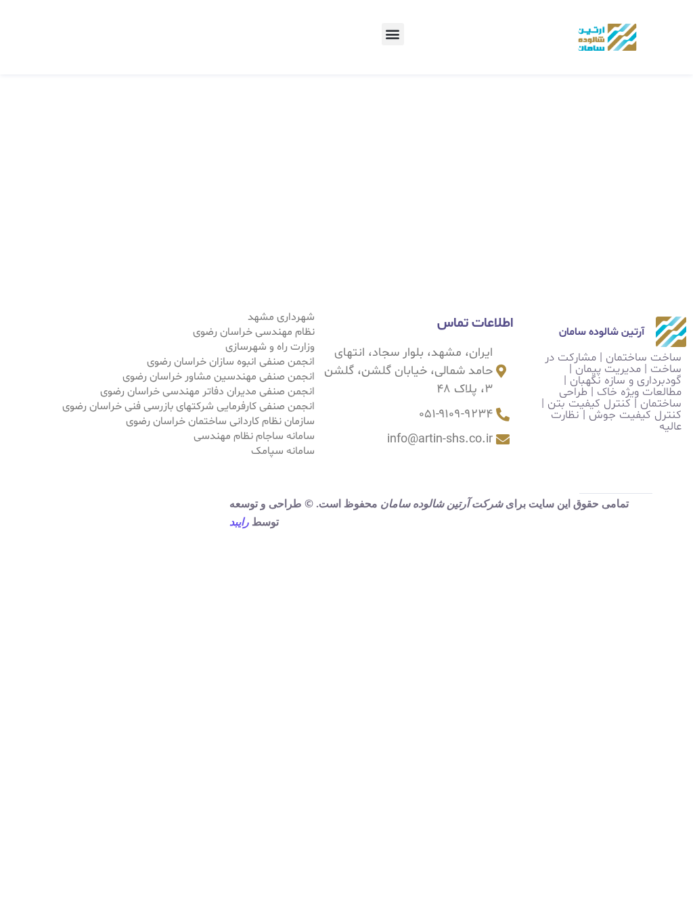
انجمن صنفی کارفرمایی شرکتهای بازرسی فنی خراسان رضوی (188, 406)
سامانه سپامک (283, 451)
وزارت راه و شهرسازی (270, 347)
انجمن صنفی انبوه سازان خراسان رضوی (231, 361)
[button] (393, 34)
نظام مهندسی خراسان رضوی (254, 332)
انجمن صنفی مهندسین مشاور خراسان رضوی (218, 376)
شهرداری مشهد (281, 317)
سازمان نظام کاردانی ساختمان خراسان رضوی (220, 421)
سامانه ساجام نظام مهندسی (254, 436)
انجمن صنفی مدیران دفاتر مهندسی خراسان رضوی (207, 391)
